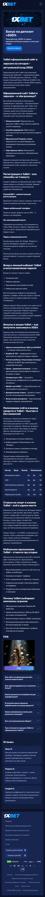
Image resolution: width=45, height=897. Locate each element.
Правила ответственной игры (17, 830)
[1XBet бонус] (22, 19)
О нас (7, 844)
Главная (8, 821)
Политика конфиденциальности (18, 826)
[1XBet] (9, 4)
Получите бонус (14, 48)
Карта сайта (25, 886)
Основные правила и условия (17, 835)
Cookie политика (12, 840)
